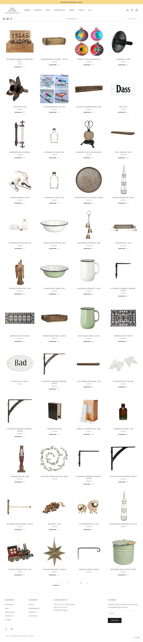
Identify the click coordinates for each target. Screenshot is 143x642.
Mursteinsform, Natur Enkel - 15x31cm (54, 59)
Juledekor (37, 10)
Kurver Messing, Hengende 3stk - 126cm (123, 524)
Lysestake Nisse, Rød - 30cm (19, 476)
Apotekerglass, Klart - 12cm (54, 197)
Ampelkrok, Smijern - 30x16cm (89, 569)
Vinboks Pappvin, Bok (54, 429)
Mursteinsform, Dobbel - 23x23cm (54, 336)
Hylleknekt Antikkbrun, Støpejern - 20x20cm (19, 430)
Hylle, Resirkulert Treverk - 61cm (88, 381)
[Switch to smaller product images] (8, 19)
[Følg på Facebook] (6, 629)
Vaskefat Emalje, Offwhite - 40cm (54, 243)
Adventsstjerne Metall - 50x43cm (54, 569)
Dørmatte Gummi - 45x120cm (19, 336)
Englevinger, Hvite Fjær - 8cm (123, 381)
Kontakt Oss (9, 616)
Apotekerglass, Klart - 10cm (54, 152)
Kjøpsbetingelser (34, 608)
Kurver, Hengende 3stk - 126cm (123, 197)
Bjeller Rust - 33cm (54, 524)
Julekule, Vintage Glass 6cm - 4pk (88, 59)
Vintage (81, 10)
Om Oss (31, 604)
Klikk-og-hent (9, 612)
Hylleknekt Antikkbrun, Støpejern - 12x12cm (123, 289)
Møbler (71, 10)
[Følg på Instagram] (11, 629)
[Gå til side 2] (87, 583)
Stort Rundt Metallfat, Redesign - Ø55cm (89, 197)
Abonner (115, 620)
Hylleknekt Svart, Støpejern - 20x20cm (123, 476)
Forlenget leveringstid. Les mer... (72, 2)
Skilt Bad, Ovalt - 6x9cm (20, 381)
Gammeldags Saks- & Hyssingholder (89, 152)
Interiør (27, 10)
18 (81, 583)
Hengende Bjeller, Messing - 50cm (88, 243)
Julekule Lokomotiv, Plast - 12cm (19, 569)
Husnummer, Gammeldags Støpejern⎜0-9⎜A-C (19, 60)
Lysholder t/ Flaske (123, 59)
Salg (90, 10)
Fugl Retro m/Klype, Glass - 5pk (54, 107)
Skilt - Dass (123, 107)
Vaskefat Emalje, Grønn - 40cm (54, 288)
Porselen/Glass (59, 10)
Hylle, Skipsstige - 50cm (123, 152)
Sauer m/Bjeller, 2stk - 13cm (88, 524)
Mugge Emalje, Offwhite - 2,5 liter (88, 288)
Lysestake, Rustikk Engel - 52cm (20, 288)
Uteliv (47, 10)
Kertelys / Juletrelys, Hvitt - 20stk (89, 429)
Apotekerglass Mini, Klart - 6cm (20, 243)
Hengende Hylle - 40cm (123, 243)
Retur (7, 608)
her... (66, 610)
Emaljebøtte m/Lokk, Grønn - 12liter (123, 569)
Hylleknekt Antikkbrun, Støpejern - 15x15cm (54, 382)
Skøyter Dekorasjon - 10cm (19, 197)
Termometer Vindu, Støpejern (19, 152)
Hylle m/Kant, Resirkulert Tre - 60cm (88, 107)
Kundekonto (9, 604)
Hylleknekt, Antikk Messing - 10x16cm (20, 524)
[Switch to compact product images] (11, 19)
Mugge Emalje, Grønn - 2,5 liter (88, 336)
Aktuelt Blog (33, 616)
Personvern (32, 612)
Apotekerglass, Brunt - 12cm (123, 429)
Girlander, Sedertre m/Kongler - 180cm (54, 476)
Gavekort (8, 620)
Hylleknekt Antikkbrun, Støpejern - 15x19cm (88, 477)
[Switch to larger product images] (4, 19)
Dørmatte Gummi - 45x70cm (123, 336)
